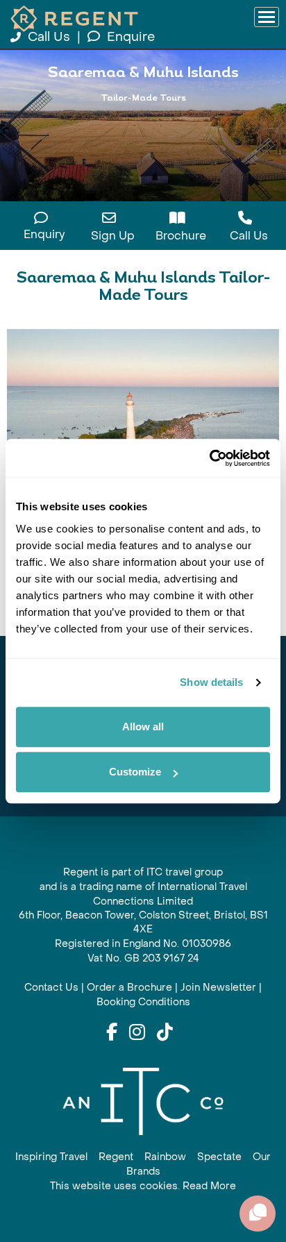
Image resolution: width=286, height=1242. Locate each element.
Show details (211, 682)
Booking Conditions (143, 1002)
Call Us (49, 37)
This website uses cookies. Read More (143, 1186)
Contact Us (51, 987)
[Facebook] (111, 1033)
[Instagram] (137, 1033)
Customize (135, 772)
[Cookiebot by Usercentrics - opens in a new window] (209, 458)
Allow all (143, 726)
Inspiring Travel (51, 1157)
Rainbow (165, 1157)
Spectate (219, 1157)
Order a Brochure (129, 987)
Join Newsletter (218, 987)
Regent (116, 1157)
